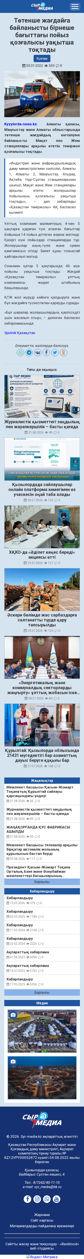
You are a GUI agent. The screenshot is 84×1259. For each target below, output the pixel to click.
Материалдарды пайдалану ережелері (42, 1226)
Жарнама (42, 1215)
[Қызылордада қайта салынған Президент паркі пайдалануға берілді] (42, 1078)
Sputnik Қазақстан (19, 333)
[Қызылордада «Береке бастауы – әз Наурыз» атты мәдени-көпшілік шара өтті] (42, 1031)
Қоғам (42, 58)
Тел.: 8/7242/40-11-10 (42, 1182)
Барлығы (42, 882)
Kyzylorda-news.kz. (21, 124)
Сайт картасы (42, 1220)
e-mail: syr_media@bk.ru (42, 1187)
